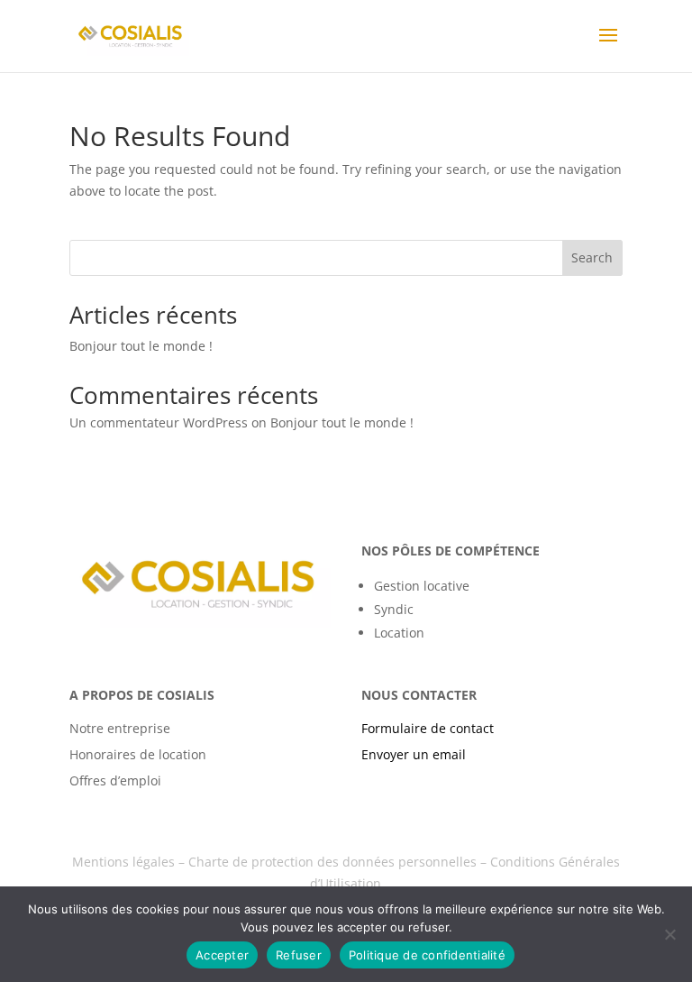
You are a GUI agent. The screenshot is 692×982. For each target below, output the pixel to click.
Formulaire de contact (427, 728)
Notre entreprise (119, 728)
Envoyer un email (413, 754)
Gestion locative (421, 585)
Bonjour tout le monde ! (141, 345)
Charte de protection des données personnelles (332, 861)
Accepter (222, 955)
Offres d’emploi (115, 780)
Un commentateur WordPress (158, 422)
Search (592, 257)
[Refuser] (669, 934)
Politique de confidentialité (427, 955)
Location (399, 632)
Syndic (394, 609)
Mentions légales (123, 861)
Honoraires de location (137, 754)
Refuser (299, 955)
